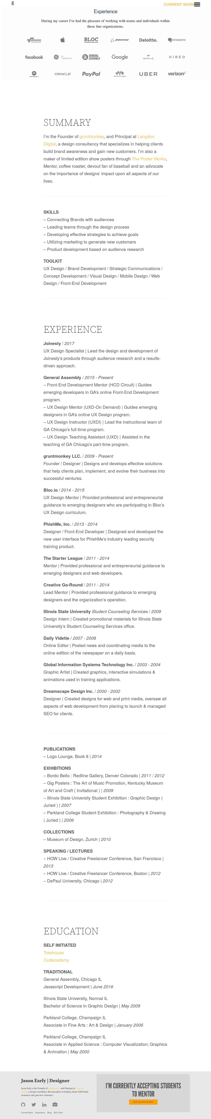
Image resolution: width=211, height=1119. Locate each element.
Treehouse (53, 952)
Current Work (179, 4)
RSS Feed (58, 1113)
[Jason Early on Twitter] (34, 1104)
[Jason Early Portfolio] (55, 1104)
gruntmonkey (92, 136)
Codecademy (56, 960)
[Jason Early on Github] (24, 1104)
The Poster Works (149, 158)
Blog (49, 1113)
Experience (40, 1113)
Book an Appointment (143, 1102)
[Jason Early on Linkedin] (45, 1104)
